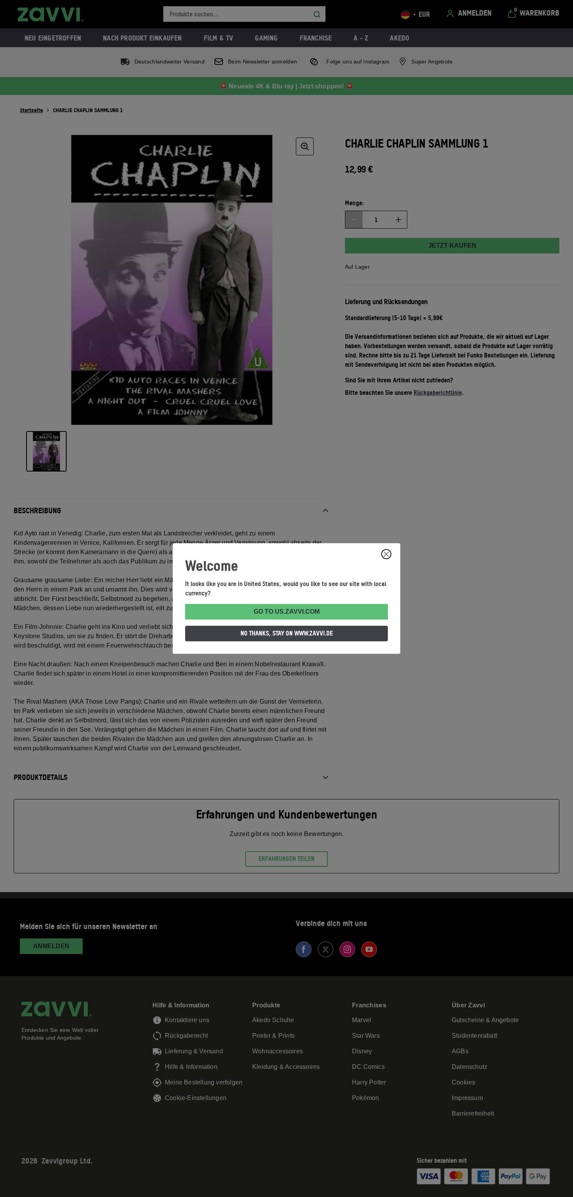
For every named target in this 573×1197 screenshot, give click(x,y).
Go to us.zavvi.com (287, 611)
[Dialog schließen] (386, 554)
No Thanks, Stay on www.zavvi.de (287, 633)
